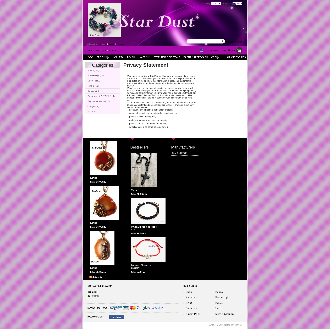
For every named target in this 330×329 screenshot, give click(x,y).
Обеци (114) (93, 106)
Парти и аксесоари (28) (98, 101)
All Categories (236, 57)
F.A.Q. (189, 303)
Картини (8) (93, 91)
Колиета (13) (93, 81)
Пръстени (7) (93, 112)
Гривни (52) (93, 86)
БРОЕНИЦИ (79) (95, 75)
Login (111, 44)
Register (120, 44)
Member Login (222, 297)
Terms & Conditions (225, 314)
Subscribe (97, 277)
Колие (93, 177)
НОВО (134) (93, 70)
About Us (101, 50)
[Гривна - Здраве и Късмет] (148, 249)
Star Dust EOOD (179, 153)
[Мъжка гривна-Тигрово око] (148, 211)
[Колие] (103, 158)
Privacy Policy (193, 314)
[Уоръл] (144, 170)
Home (89, 50)
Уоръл (134, 190)
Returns (219, 292)
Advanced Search (234, 41)
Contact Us (115, 50)
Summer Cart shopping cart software (225, 325)
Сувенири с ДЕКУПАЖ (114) (101, 96)
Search (218, 308)
